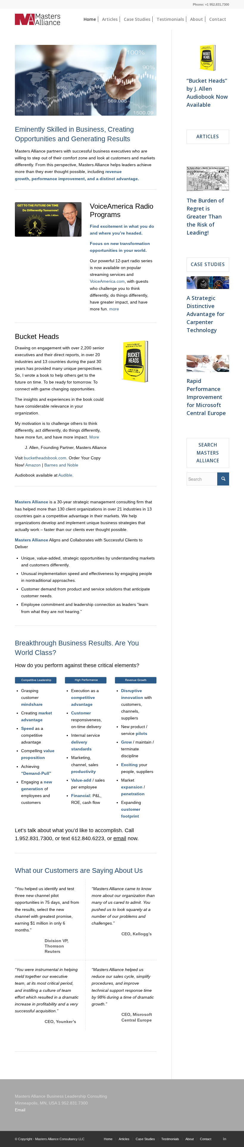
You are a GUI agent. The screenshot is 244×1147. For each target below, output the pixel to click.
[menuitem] (90, 19)
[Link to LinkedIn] (224, 1138)
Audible (65, 475)
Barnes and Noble (61, 465)
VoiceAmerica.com (107, 281)
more (114, 309)
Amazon (33, 465)
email (119, 838)
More (94, 437)
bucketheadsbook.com (45, 457)
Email (20, 1109)
